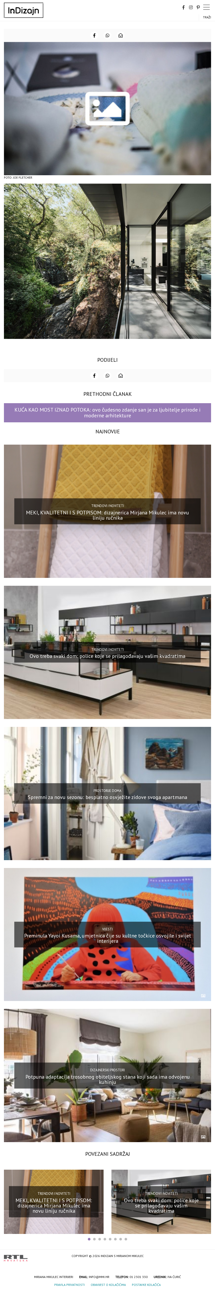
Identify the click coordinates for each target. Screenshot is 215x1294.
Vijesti (107, 929)
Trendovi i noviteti (107, 506)
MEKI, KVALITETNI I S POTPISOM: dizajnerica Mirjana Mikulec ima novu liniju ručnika (107, 515)
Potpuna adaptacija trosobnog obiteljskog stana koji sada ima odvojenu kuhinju (107, 1079)
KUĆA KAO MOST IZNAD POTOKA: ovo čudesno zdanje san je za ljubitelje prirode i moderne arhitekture (107, 412)
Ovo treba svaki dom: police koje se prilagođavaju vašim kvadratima (107, 656)
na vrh (206, 1256)
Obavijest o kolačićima (108, 1285)
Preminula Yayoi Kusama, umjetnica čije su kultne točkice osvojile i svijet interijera (107, 938)
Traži (207, 17)
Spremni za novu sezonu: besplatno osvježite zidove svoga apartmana (107, 797)
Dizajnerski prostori (107, 1070)
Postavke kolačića (146, 1285)
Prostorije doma (107, 790)
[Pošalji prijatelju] (121, 35)
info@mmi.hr (99, 1277)
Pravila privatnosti (69, 1285)
